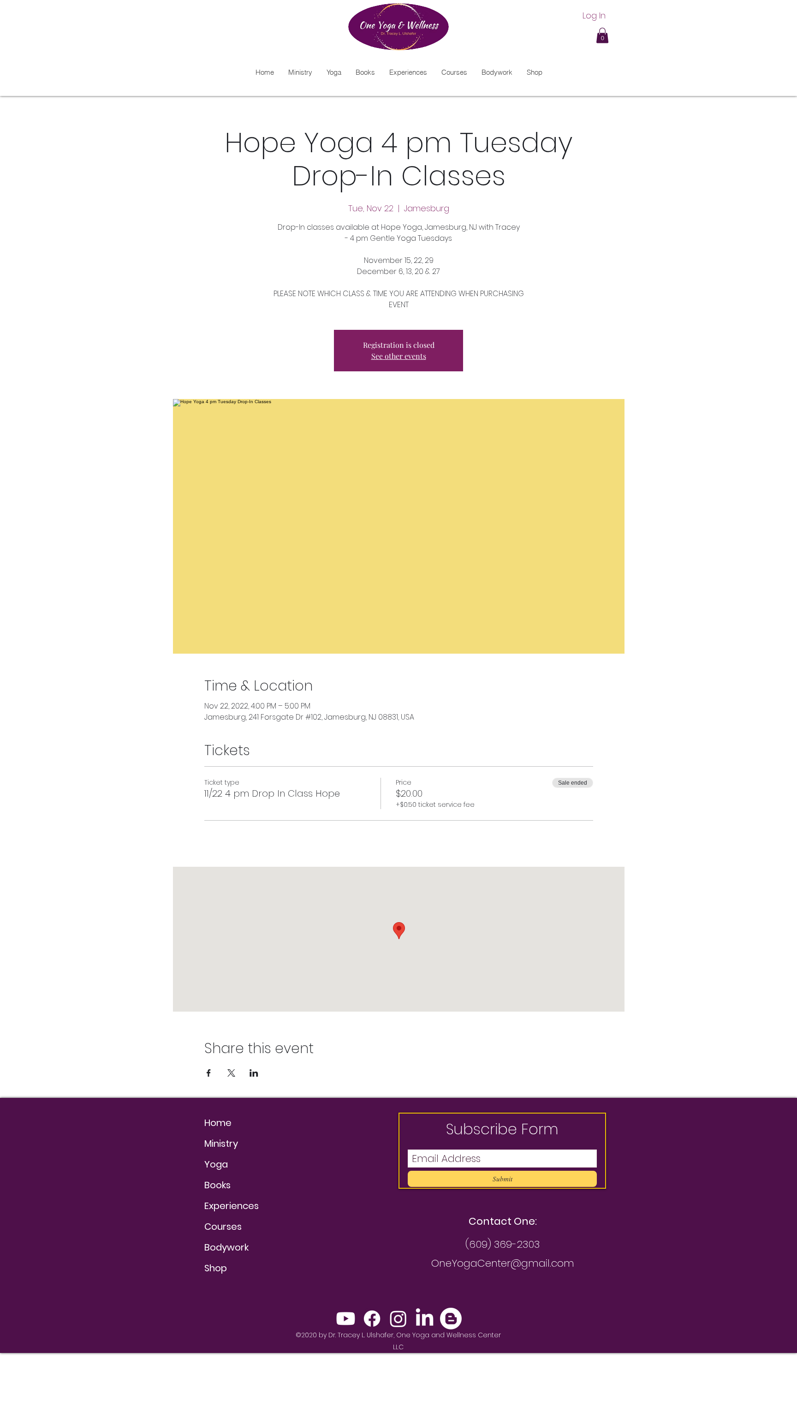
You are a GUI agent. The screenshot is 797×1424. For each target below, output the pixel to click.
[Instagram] (398, 1318)
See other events (398, 356)
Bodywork (226, 1247)
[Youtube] (346, 1318)
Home (218, 1122)
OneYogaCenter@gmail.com (502, 1263)
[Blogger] (451, 1318)
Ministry (221, 1143)
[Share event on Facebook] (208, 1073)
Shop (215, 1268)
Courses (223, 1226)
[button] (602, 35)
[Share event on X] (231, 1073)
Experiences (231, 1205)
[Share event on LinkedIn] (254, 1073)
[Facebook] (372, 1318)
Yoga (216, 1164)
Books (217, 1185)
